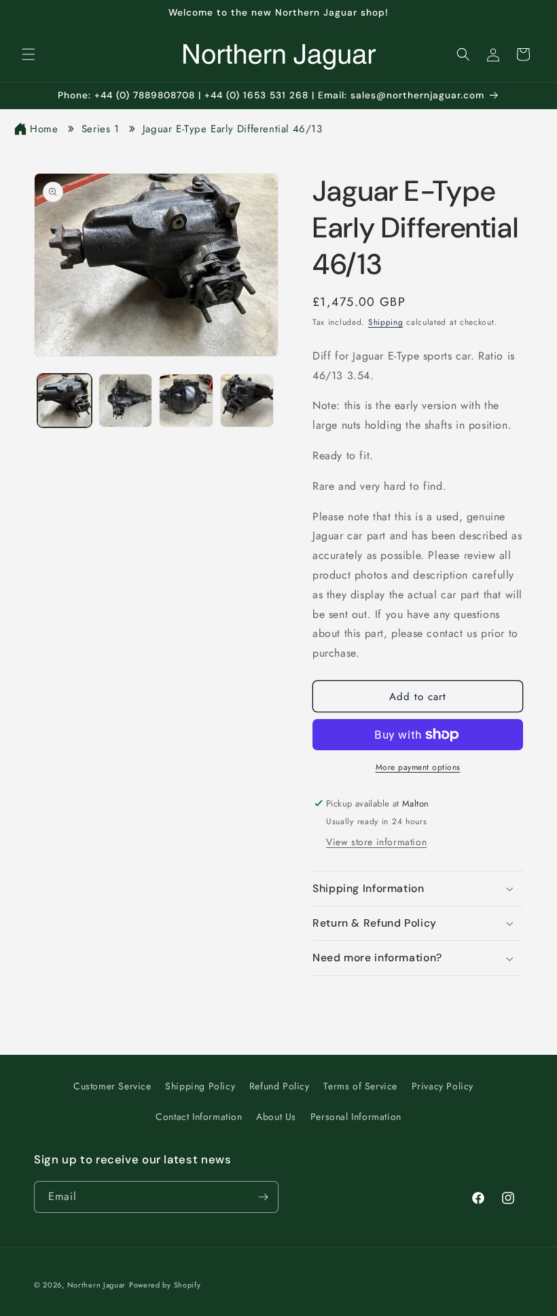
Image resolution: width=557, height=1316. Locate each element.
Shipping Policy (200, 1086)
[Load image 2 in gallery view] (125, 401)
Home (44, 128)
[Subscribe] (263, 1197)
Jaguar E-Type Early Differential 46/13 (233, 128)
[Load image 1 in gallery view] (64, 401)
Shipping (385, 322)
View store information (376, 842)
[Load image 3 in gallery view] (186, 401)
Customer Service (112, 1086)
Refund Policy (279, 1086)
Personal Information (355, 1116)
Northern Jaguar (96, 1284)
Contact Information (199, 1116)
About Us (276, 1116)
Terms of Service (360, 1086)
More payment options (418, 767)
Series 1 (101, 128)
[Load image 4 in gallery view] (247, 401)
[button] (28, 54)
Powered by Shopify (165, 1284)
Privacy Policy (442, 1086)
